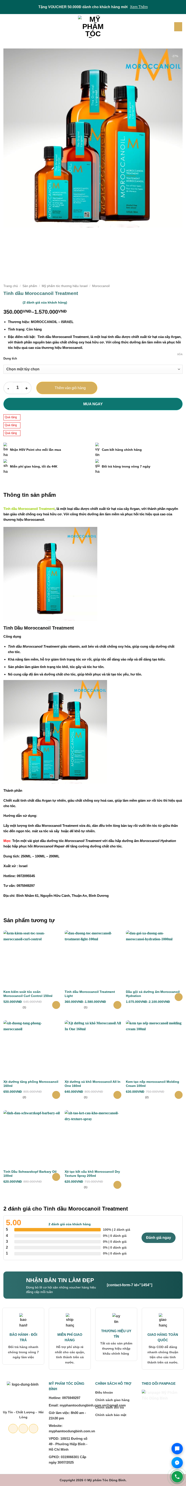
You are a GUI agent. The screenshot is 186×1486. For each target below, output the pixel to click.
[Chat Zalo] (177, 1448)
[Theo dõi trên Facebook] (13, 1428)
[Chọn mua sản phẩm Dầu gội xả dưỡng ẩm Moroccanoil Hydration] (179, 997)
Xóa (180, 354)
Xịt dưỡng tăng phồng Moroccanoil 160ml (30, 1084)
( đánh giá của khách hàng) (45, 302)
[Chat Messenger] (177, 1462)
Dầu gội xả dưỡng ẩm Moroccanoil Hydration (153, 994)
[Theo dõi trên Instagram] (23, 1428)
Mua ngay (93, 404)
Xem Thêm (139, 7)
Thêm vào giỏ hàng (70, 388)
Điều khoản (104, 1392)
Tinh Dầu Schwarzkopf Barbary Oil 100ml (29, 1173)
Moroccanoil (101, 286)
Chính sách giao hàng (112, 1400)
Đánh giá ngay (158, 1238)
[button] (6, 26)
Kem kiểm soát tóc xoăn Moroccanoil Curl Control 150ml (27, 994)
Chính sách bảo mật (110, 1415)
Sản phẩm (29, 286)
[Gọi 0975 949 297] (177, 1476)
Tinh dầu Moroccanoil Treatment (29, 509)
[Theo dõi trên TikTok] (33, 1428)
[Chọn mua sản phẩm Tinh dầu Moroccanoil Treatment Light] (117, 1005)
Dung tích (10, 358)
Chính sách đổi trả (109, 1407)
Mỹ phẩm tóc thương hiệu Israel (65, 286)
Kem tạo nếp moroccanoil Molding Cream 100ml (152, 1084)
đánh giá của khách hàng (70, 1224)
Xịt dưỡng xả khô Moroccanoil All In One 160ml (92, 1084)
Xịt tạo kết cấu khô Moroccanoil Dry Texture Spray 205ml (92, 1173)
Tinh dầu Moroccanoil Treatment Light (90, 994)
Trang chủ (10, 286)
